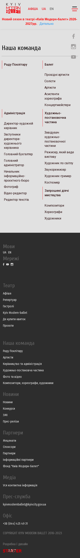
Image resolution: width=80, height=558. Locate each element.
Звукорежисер (55, 169)
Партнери (9, 453)
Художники (52, 218)
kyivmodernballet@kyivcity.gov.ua (24, 504)
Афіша (33, 9)
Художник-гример (57, 176)
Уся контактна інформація (20, 485)
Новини (8, 402)
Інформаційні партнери (18, 460)
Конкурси (9, 408)
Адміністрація (14, 113)
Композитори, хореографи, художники (28, 383)
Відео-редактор (15, 193)
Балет (49, 64)
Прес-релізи (11, 421)
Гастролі (8, 306)
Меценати (9, 440)
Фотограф (11, 187)
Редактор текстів (16, 199)
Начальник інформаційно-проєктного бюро (16, 176)
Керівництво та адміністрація (22, 364)
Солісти (49, 81)
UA (44, 9)
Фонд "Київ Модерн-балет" (21, 466)
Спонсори (9, 447)
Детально (46, 24)
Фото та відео (12, 377)
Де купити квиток (14, 319)
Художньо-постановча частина (23, 370)
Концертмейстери (57, 105)
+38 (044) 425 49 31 (15, 523)
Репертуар (10, 300)
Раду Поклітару (15, 64)
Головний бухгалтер (18, 154)
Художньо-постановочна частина (55, 117)
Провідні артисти (56, 75)
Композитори (54, 205)
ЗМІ (5, 415)
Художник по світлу (58, 163)
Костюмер (52, 182)
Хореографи (53, 212)
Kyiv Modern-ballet (15, 313)
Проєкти (8, 325)
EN (52, 9)
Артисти (50, 87)
